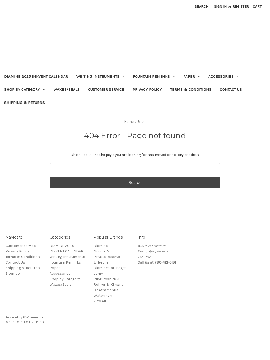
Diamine (101, 246)
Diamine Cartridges (110, 268)
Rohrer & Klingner (109, 284)
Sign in (220, 6)
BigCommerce (33, 317)
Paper (189, 76)
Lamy (98, 273)
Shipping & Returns (24, 102)
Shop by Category (22, 89)
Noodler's (102, 251)
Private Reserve (107, 257)
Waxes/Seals (67, 89)
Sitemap (13, 273)
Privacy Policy (147, 89)
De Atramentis (106, 290)
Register (241, 6)
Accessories (221, 76)
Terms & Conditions (190, 89)
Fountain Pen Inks (151, 76)
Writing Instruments (97, 76)
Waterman (103, 295)
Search (201, 6)
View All (100, 301)
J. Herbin (101, 262)
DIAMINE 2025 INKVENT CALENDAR (36, 76)
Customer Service (106, 89)
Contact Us (231, 89)
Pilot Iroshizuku (107, 279)
